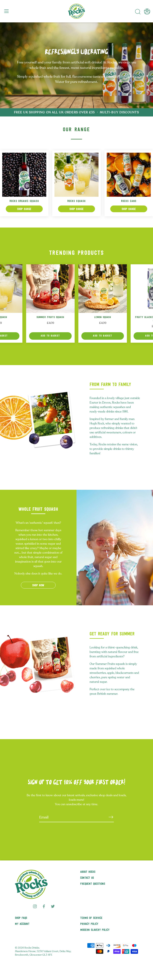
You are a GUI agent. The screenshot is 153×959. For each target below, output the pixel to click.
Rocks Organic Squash (24, 201)
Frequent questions (92, 883)
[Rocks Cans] (129, 175)
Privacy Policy (89, 924)
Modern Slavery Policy (95, 930)
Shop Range (24, 209)
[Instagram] (35, 906)
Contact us (87, 878)
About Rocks (87, 872)
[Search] (138, 12)
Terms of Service (91, 918)
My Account (22, 924)
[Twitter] (53, 906)
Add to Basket (50, 335)
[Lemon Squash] (102, 288)
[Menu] (6, 11)
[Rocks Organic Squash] (24, 175)
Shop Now (38, 585)
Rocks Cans (128, 201)
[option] (76, 65)
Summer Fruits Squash (50, 317)
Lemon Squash (102, 317)
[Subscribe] (111, 817)
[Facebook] (44, 906)
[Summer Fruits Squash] (50, 288)
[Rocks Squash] (76, 175)
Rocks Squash (76, 201)
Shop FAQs (21, 918)
